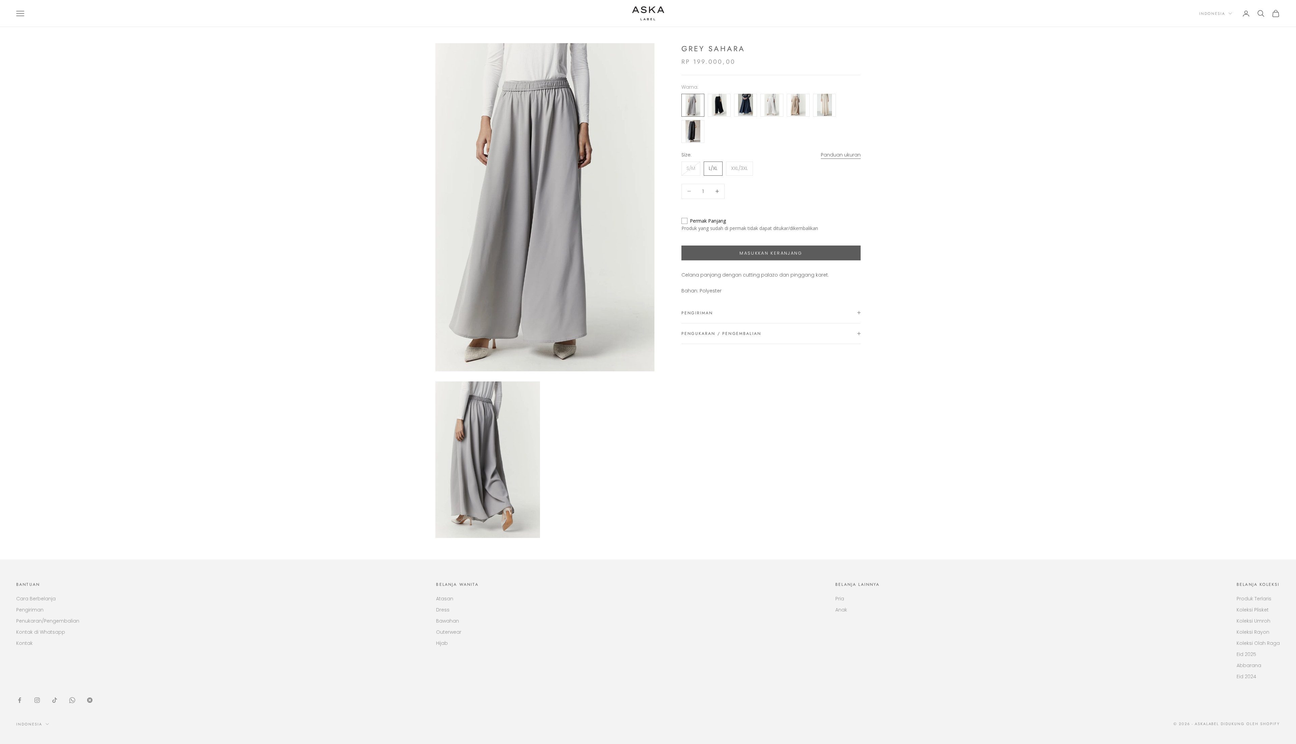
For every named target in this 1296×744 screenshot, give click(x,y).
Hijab (442, 643)
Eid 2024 (1246, 676)
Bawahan (447, 621)
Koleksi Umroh (1253, 621)
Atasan (444, 598)
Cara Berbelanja (36, 598)
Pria (839, 598)
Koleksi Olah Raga (1258, 643)
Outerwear (448, 632)
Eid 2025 (1246, 654)
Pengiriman (30, 609)
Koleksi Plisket (1253, 609)
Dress (443, 609)
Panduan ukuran (841, 154)
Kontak (24, 643)
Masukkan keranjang (770, 253)
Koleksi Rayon (1253, 632)
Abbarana (1249, 665)
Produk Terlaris (1254, 598)
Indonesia (1212, 13)
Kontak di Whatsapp (40, 632)
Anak (841, 609)
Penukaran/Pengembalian (47, 621)
